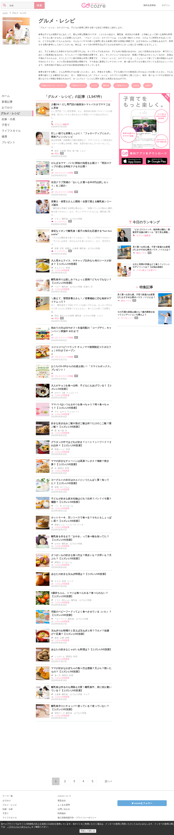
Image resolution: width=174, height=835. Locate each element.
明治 (69, 151)
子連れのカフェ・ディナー (53, 85)
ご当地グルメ (121, 85)
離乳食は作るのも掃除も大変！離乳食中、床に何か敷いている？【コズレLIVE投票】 (81, 689)
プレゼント (8, 142)
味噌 (67, 638)
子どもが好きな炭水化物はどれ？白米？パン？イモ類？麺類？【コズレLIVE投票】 (81, 500)
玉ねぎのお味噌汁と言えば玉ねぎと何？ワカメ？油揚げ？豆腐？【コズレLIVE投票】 (80, 632)
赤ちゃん (66, 600)
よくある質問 (64, 805)
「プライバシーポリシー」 (19, 827)
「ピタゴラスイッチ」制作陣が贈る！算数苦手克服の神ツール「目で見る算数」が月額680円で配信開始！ (151, 231)
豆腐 (62, 638)
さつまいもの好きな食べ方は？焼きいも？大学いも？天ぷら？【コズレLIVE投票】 (81, 557)
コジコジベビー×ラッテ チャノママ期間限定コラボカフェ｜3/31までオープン (81, 349)
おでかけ (7, 107)
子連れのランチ (78, 85)
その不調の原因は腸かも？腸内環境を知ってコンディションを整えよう (136, 313)
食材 (57, 638)
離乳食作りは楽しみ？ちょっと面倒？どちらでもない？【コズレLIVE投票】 (81, 281)
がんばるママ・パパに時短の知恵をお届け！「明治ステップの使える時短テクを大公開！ (81, 165)
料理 (68, 268)
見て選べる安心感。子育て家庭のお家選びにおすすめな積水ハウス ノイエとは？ (152, 248)
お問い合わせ (64, 809)
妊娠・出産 (8, 119)
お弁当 (136, 85)
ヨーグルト (65, 487)
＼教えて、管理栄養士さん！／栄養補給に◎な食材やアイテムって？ (81, 300)
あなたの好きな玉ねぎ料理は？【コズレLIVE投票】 (79, 574)
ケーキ (80, 525)
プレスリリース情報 (64, 173)
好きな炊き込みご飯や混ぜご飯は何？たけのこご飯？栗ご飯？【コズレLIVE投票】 (81, 425)
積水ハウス (141, 253)
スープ (70, 581)
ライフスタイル (11, 130)
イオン (58, 219)
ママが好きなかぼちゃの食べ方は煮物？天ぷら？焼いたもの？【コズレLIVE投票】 (81, 670)
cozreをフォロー (143, 803)
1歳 (63, 393)
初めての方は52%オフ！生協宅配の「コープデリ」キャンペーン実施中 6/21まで (81, 329)
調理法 (61, 468)
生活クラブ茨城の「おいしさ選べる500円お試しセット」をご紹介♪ (79, 184)
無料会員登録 (149, 5)
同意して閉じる (88, 831)
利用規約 (62, 813)
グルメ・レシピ (10, 805)
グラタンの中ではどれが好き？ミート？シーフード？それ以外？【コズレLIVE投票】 (81, 444)
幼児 (57, 151)
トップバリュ (61, 221)
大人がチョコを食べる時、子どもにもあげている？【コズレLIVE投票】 (81, 387)
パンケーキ (71, 525)
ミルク (83, 151)
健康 (4, 136)
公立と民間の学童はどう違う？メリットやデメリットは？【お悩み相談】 (151, 265)
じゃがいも (60, 656)
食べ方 (58, 675)
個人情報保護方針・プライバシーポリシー (77, 817)
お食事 (63, 151)
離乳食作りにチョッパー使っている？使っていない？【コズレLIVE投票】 (80, 708)
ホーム (6, 95)
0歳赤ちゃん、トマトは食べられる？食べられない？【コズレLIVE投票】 (79, 595)
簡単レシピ (60, 449)
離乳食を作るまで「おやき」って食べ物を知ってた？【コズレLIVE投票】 (80, 538)
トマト (58, 600)
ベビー (58, 287)
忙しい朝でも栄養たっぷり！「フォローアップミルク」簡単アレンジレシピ (81, 135)
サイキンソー (127, 318)
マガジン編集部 (62, 124)
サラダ (58, 581)
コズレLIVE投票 (62, 270)
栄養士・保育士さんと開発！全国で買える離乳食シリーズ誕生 (81, 203)
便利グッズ (60, 713)
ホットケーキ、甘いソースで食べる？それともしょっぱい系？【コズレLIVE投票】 (81, 519)
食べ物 (75, 151)
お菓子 (148, 85)
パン (57, 506)
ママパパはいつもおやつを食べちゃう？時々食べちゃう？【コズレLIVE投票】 (80, 406)
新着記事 (7, 101)
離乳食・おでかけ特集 (72, 219)
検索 (39, 5)
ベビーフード (61, 619)
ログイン (166, 5)
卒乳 (62, 248)
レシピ (94, 85)
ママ (57, 412)
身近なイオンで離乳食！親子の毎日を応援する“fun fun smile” (81, 233)
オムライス (60, 268)
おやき (58, 543)
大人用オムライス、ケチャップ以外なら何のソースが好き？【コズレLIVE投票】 (81, 262)
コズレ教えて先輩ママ (146, 270)
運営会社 (62, 800)
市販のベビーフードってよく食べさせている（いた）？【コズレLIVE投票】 (81, 613)
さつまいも (68, 506)
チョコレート (72, 393)
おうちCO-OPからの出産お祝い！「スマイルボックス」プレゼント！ (81, 368)
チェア (86, 694)
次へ (107, 781)
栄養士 (68, 248)
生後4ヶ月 (88, 287)
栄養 (57, 248)
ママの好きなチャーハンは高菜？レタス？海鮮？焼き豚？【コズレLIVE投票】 (80, 463)
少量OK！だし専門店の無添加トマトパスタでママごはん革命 (80, 106)
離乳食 (106, 85)
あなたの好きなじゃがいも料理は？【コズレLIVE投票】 (81, 649)
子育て (6, 124)
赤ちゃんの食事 (67, 315)
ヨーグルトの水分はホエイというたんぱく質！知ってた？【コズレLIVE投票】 (80, 481)
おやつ (58, 393)
